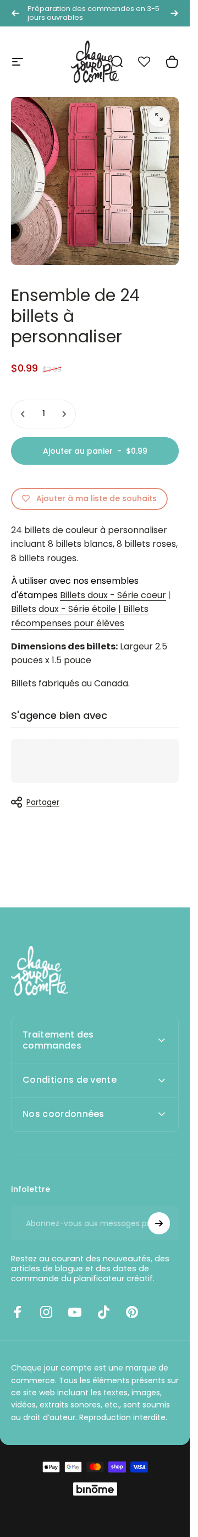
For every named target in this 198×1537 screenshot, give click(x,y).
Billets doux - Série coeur (113, 595)
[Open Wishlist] (150, 62)
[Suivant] (174, 13)
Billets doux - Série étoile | (66, 609)
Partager (42, 802)
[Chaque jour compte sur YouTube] (74, 1312)
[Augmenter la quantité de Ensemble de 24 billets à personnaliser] (63, 414)
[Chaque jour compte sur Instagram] (46, 1312)
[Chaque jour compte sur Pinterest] (132, 1312)
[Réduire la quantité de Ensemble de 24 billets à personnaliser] (23, 414)
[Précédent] (15, 13)
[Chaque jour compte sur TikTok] (103, 1312)
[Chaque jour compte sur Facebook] (17, 1312)
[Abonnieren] (159, 1223)
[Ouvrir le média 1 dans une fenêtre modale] (159, 117)
